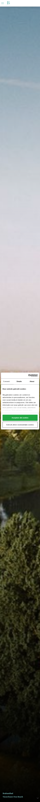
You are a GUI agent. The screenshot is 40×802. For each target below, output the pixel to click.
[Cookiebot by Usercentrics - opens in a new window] (28, 375)
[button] (2, 3)
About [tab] (32, 381)
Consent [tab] (6, 381)
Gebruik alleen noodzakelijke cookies (20, 425)
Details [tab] (19, 381)
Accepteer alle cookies (20, 418)
